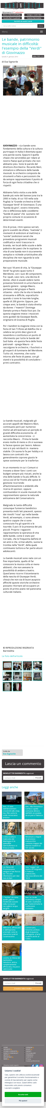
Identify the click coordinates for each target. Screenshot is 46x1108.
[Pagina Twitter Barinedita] (37, 1066)
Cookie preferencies (33, 1061)
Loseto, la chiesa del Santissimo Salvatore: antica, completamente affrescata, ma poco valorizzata (11, 963)
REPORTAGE (8, 1057)
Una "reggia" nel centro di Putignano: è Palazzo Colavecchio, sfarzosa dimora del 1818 (33, 872)
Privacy (28, 1059)
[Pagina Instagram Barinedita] (41, 1066)
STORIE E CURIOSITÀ (10, 1051)
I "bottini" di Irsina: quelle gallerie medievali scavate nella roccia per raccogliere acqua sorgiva (10, 902)
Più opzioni (23, 1101)
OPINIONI (29, 1047)
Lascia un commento (23, 763)
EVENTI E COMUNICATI (11, 1053)
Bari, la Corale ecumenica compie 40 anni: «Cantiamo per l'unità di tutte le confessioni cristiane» (33, 902)
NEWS (5, 1059)
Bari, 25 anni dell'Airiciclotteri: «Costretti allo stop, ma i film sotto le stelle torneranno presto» (11, 812)
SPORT (28, 1049)
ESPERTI (28, 1051)
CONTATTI (29, 1057)
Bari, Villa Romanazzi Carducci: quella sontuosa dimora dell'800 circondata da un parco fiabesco (34, 810)
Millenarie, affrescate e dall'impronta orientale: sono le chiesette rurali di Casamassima (12, 932)
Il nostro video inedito (23, 988)
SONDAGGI (29, 1055)
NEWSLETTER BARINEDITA (18, 773)
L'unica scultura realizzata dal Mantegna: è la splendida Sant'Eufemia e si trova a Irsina (10, 842)
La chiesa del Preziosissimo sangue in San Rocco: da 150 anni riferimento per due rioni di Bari (11, 872)
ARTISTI (6, 1055)
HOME (6, 1047)
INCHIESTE (7, 1049)
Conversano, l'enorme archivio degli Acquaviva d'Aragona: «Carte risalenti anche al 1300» (32, 933)
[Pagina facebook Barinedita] (33, 1066)
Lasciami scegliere (12, 1088)
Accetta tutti (23, 1094)
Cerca (41, 26)
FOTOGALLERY (31, 1053)
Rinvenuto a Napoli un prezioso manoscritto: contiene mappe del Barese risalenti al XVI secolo (33, 842)
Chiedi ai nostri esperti (11, 1065)
